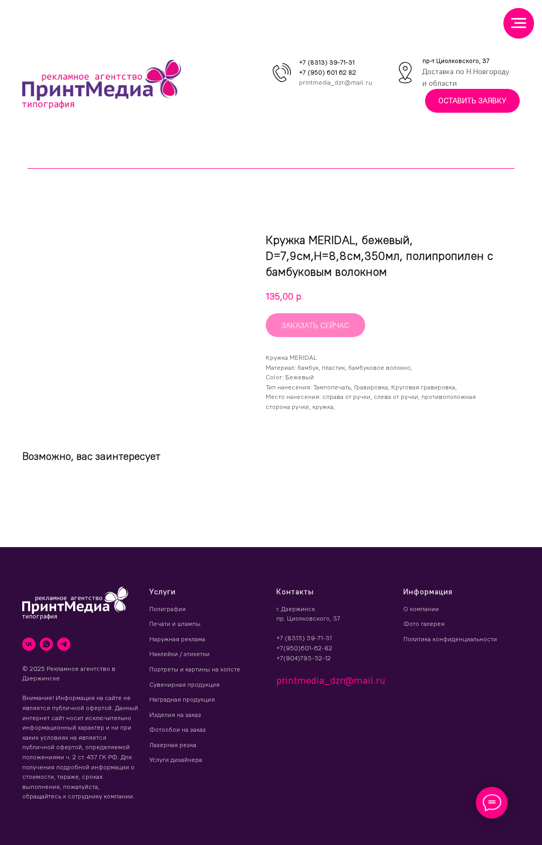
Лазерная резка (172, 745)
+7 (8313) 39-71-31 (327, 62)
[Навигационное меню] (518, 23)
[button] (472, 101)
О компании (421, 609)
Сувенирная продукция (184, 684)
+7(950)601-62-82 (304, 648)
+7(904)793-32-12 (303, 658)
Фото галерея (424, 624)
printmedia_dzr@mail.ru (335, 82)
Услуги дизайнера (175, 760)
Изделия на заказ (175, 715)
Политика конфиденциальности (450, 639)
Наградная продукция (182, 699)
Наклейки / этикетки (179, 654)
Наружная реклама (177, 639)
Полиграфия (167, 609)
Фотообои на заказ (177, 729)
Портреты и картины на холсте (194, 669)
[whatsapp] (46, 644)
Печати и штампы (175, 624)
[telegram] (63, 644)
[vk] (28, 644)
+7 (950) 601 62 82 (327, 72)
